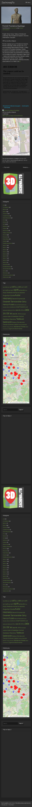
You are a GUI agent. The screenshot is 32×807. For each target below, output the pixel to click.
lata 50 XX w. (12, 310)
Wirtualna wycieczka (8, 275)
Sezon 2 (9, 160)
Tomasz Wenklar (9, 326)
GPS (25, 158)
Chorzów (21, 158)
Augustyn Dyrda (9, 295)
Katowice (5, 226)
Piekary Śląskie (6, 232)
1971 (22, 160)
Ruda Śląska (6, 239)
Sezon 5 (5, 254)
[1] (19, 61)
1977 (12, 290)
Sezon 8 (5, 260)
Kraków (5, 228)
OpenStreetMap (16, 154)
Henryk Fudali (8, 304)
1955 (6, 287)
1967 (23, 287)
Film (4, 220)
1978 (16, 289)
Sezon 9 (5, 262)
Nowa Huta (5, 230)
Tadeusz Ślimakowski (10, 161)
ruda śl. (9, 316)
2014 (26, 290)
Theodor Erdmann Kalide (10, 324)
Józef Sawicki (20, 307)
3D (3, 205)
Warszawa (5, 273)
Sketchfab (7, 107)
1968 (25, 287)
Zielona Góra (6, 277)
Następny (26, 167)
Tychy (4, 270)
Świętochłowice (7, 266)
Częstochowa (6, 215)
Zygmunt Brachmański (15, 328)
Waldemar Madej (19, 326)
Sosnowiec (5, 264)
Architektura (6, 207)
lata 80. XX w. (17, 314)
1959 (10, 287)
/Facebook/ (4, 805)
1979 (20, 290)
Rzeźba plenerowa (7, 243)
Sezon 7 (5, 258)
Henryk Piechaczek (19, 304)
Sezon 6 (5, 256)
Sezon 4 (5, 251)
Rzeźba (4, 241)
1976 (10, 290)
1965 (19, 287)
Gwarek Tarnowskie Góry (14, 301)
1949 (4, 287)
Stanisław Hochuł (18, 316)
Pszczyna (5, 237)
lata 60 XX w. (20, 310)
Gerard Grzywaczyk (18, 298)
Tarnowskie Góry (7, 268)
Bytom (4, 211)
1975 (6, 290)
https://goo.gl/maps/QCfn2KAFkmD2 (12, 115)
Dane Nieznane (6, 217)
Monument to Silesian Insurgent (11, 106)
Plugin (27, 154)
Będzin (4, 209)
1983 (23, 290)
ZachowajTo (8, 2)
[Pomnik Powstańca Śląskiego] (10, 110)
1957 (8, 287)
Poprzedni (6, 167)
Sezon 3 (5, 249)
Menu (28, 2)
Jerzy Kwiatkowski (11, 307)
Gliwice (4, 222)
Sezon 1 (5, 245)
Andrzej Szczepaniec (19, 292)
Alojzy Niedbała (7, 292)
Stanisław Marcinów (9, 319)
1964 (17, 287)
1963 (14, 287)
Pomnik (4, 160)
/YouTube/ (11, 805)
